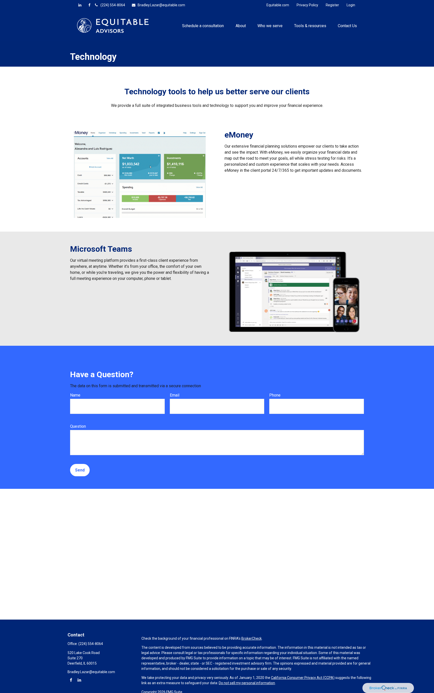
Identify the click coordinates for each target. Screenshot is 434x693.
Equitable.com (277, 5)
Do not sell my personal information (247, 683)
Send (80, 470)
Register (332, 5)
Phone (275, 395)
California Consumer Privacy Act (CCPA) (303, 678)
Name (75, 395)
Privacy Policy (307, 5)
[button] (203, 25)
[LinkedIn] (80, 5)
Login (351, 5)
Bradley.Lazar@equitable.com (161, 5)
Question (78, 426)
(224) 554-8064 (112, 5)
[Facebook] (89, 5)
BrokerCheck (251, 638)
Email (174, 395)
